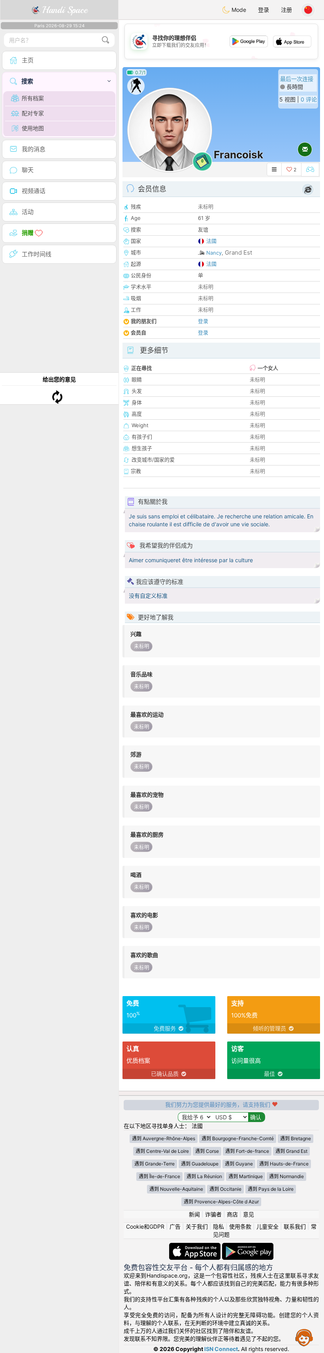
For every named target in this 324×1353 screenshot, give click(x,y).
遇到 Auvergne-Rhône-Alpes (163, 1138)
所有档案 (33, 98)
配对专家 (33, 113)
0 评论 (309, 99)
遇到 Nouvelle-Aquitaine (176, 1189)
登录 (263, 9)
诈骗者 (213, 1214)
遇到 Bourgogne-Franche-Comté (238, 1138)
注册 (286, 9)
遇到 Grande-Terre (154, 1164)
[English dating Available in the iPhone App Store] (195, 1246)
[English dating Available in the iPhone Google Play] (247, 1246)
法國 (211, 241)
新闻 (194, 1214)
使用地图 (33, 128)
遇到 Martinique (245, 1176)
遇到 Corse (207, 1151)
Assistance (304, 1337)
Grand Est (238, 252)
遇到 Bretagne (295, 1138)
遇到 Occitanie (225, 1189)
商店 (232, 1214)
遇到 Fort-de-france (247, 1151)
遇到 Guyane (239, 1164)
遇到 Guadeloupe (200, 1164)
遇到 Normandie (286, 1176)
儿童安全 (267, 1226)
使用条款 (240, 1226)
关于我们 (197, 1226)
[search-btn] (105, 40)
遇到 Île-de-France (159, 1176)
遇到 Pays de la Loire (271, 1189)
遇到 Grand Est (291, 1151)
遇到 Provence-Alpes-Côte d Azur (221, 1202)
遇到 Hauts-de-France (284, 1164)
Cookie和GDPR (145, 1226)
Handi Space (63, 10)
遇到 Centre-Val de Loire (162, 1151)
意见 (248, 1214)
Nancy (214, 253)
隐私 (218, 1226)
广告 (175, 1226)
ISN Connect (221, 1348)
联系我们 (295, 1226)
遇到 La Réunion (204, 1176)
